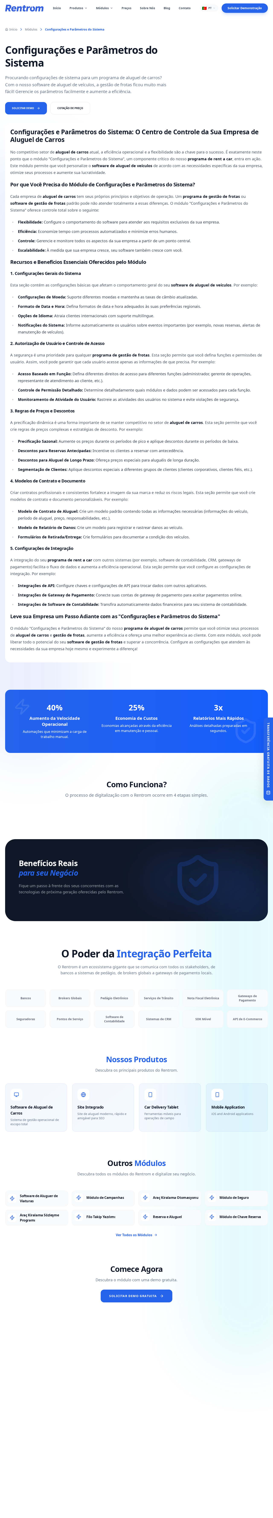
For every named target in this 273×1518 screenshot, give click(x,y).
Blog (167, 8)
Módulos (102, 8)
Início (57, 8)
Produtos (76, 8)
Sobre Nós (147, 8)
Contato (185, 8)
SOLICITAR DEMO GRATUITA (133, 1296)
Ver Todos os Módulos (134, 1235)
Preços (126, 8)
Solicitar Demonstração (245, 8)
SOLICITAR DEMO (23, 108)
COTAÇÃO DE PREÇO (70, 108)
